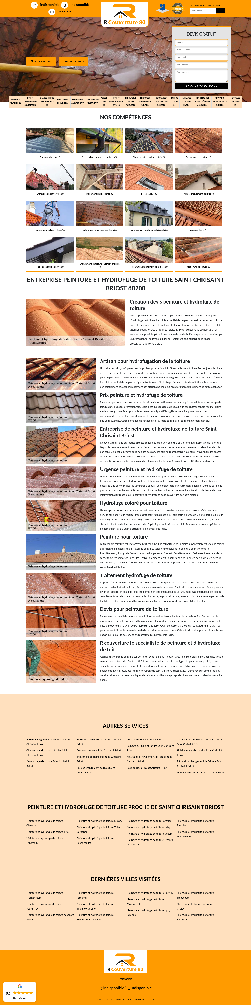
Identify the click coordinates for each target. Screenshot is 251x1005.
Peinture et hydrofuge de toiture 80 (145, 101)
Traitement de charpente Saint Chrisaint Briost (99, 759)
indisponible (49, 5)
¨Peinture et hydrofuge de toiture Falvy (148, 827)
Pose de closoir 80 (174, 101)
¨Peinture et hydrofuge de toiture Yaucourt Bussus (50, 917)
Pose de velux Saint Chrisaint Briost (146, 739)
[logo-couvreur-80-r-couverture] (125, 14)
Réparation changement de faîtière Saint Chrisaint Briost (199, 764)
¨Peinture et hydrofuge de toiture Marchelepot (195, 834)
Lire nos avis (19, 998)
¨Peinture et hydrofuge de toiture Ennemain (44, 840)
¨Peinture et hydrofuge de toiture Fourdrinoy (44, 906)
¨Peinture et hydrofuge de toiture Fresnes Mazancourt (150, 842)
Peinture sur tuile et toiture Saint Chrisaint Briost (150, 748)
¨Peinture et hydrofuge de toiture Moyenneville (145, 902)
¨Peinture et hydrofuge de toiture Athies (149, 821)
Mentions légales (144, 1000)
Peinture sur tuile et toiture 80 (130, 101)
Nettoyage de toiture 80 (235, 101)
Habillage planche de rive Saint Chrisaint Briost (199, 753)
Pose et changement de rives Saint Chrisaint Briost (96, 770)
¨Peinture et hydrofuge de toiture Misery (99, 821)
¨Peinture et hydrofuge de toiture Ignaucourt (195, 895)
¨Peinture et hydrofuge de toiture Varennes (195, 917)
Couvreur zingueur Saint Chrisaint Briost (99, 750)
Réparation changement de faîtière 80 (220, 101)
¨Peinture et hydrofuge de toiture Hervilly (150, 893)
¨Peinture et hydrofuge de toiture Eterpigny (195, 823)
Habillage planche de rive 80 (186, 101)
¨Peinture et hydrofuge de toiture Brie (47, 832)
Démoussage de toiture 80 (62, 101)
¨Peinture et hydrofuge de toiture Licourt (149, 833)
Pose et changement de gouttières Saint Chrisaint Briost (48, 742)
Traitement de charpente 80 (92, 101)
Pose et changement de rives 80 (116, 101)
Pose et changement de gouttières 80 (30, 101)
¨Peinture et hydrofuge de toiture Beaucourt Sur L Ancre (95, 917)
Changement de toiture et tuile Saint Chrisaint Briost (46, 753)
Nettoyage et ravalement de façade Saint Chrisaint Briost (149, 759)
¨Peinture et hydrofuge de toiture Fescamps (95, 895)
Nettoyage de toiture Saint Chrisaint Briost (200, 772)
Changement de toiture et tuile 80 (47, 101)
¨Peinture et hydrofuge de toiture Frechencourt (44, 895)
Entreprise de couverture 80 (77, 101)
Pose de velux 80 (104, 101)
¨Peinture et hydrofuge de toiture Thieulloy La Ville (95, 906)
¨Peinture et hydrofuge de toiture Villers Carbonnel (99, 829)
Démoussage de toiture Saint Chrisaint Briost (47, 764)
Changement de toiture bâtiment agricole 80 (202, 101)
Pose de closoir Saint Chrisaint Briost (147, 768)
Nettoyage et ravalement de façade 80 (161, 101)
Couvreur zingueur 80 (15, 101)
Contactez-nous (74, 61)
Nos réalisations (41, 61)
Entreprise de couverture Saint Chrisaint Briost (99, 742)
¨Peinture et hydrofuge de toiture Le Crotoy (197, 906)
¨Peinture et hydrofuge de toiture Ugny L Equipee (149, 913)
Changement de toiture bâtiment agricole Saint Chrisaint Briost (200, 742)
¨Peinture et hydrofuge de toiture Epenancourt (95, 840)
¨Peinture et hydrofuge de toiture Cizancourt (44, 823)
